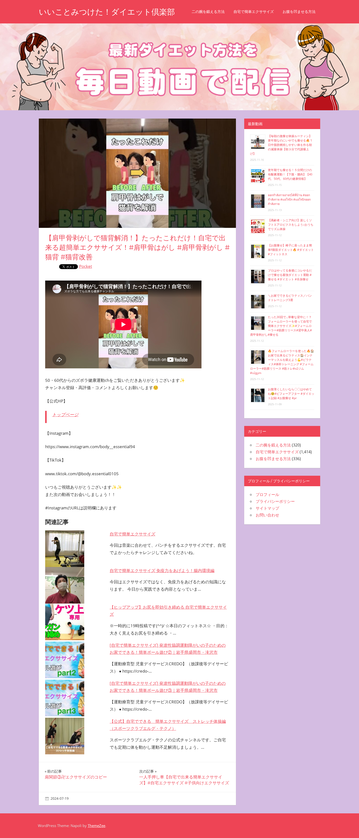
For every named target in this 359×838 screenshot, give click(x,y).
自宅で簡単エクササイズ (253, 11)
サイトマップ (267, 508)
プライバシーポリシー (275, 501)
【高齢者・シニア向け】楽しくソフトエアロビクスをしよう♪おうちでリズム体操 (290, 224)
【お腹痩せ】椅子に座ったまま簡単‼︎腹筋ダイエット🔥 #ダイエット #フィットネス (291, 249)
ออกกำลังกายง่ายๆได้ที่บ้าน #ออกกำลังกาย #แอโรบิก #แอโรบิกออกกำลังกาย (289, 199)
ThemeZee (96, 825)
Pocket (85, 266)
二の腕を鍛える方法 (208, 11)
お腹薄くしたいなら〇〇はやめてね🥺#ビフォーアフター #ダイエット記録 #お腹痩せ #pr (291, 393)
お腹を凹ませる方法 (299, 11)
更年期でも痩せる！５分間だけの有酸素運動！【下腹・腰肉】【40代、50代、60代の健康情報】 (290, 174)
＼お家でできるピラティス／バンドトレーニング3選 (290, 297)
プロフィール (267, 494)
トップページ (65, 414)
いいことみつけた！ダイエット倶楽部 (107, 12)
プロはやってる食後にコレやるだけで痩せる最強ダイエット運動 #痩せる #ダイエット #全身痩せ (290, 274)
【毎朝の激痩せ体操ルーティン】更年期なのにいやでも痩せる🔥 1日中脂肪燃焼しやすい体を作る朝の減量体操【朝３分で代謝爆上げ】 (281, 145)
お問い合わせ (267, 515)
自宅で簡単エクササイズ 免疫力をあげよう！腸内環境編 (162, 570)
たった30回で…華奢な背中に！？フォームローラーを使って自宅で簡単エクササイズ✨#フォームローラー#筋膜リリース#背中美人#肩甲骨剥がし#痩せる (281, 326)
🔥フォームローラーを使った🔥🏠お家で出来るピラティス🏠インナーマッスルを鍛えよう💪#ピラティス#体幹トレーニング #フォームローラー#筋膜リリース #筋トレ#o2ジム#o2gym (282, 362)
